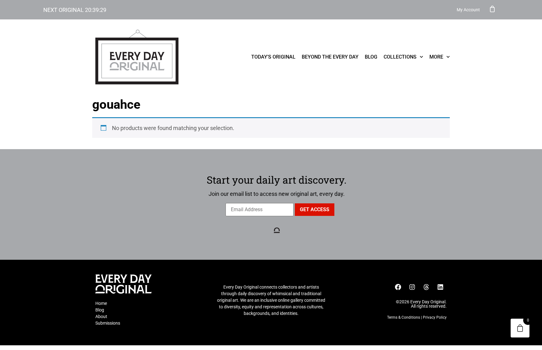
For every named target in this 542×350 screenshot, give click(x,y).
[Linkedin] (440, 287)
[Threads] (426, 287)
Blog (371, 57)
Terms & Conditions (403, 317)
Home (101, 303)
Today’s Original (273, 57)
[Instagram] (412, 287)
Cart (492, 9)
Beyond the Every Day (330, 57)
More (436, 57)
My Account (468, 9)
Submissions (107, 323)
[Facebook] (398, 287)
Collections (400, 57)
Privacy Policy (435, 317)
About (101, 316)
